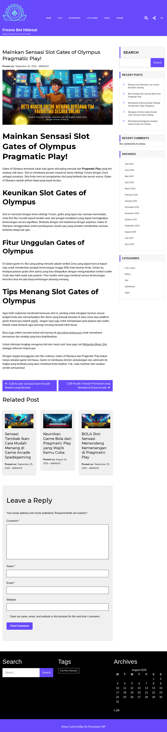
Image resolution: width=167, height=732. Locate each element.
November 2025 (132, 213)
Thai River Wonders (68, 671)
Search (131, 52)
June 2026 (129, 170)
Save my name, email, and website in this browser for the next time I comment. (55, 616)
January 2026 (131, 201)
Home (48, 18)
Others (119, 18)
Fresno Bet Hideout (19, 30)
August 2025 (130, 232)
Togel (107, 18)
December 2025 (132, 207)
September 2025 (132, 226)
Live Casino (92, 18)
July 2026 (129, 164)
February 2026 (131, 195)
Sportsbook (74, 18)
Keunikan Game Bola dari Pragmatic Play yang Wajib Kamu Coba (57, 443)
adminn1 (44, 66)
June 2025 (129, 244)
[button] (154, 18)
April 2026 (129, 182)
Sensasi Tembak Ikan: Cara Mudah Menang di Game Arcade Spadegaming (18, 445)
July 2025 (129, 238)
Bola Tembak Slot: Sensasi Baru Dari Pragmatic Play (144, 95)
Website (11, 599)
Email (11, 583)
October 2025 (131, 219)
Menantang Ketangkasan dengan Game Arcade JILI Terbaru (143, 122)
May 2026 (129, 176)
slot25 (34, 321)
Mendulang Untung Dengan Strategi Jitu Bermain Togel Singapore (144, 104)
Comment (13, 520)
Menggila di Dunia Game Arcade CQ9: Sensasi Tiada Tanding (142, 113)
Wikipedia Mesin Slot (94, 344)
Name (11, 566)
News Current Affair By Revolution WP (83, 726)
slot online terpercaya (69, 332)
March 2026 (130, 189)
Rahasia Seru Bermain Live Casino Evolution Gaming (143, 86)
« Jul (116, 710)
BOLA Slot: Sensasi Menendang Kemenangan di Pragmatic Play (94, 445)
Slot (60, 18)
